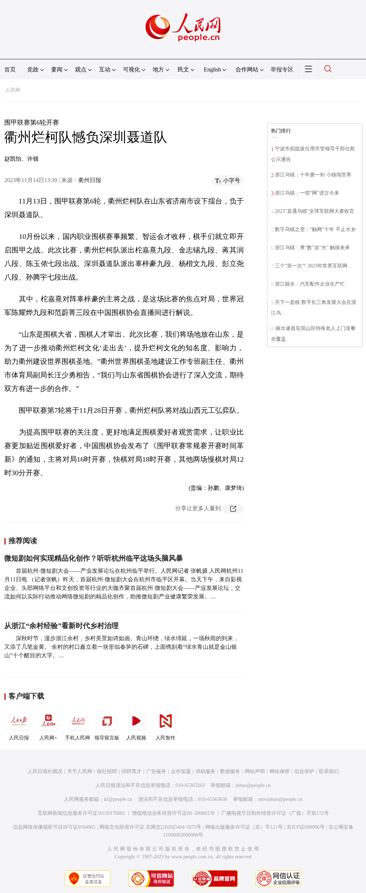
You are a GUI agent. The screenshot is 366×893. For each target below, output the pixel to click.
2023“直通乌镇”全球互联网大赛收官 (314, 211)
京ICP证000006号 (306, 827)
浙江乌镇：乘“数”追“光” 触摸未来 (312, 247)
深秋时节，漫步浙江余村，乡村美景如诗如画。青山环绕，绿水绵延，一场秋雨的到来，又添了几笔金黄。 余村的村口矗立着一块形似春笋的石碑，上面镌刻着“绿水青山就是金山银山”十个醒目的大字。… (121, 646)
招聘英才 (132, 771)
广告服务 (156, 771)
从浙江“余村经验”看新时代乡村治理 (61, 625)
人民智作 (165, 738)
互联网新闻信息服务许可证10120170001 (81, 813)
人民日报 (19, 738)
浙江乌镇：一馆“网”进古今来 (307, 193)
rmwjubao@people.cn (280, 799)
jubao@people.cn (253, 785)
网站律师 (279, 771)
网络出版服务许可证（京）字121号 (244, 827)
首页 (10, 69)
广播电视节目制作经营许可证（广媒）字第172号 (275, 813)
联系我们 (329, 771)
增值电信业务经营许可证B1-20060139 (173, 813)
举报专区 (282, 69)
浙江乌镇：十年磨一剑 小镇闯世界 (313, 174)
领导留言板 (106, 738)
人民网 (12, 90)
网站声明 (255, 771)
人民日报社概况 (45, 771)
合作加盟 (181, 771)
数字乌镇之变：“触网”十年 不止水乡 (315, 229)
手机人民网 (77, 738)
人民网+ (48, 738)
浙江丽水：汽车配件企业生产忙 (310, 284)
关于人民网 (79, 771)
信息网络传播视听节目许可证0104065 (54, 827)
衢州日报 (89, 180)
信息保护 (304, 771)
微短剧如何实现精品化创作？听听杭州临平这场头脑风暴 (93, 558)
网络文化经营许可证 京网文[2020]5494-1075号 (150, 827)
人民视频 (136, 738)
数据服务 (230, 771)
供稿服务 (206, 771)
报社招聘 (107, 771)
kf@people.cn (118, 799)
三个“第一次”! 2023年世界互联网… (313, 266)
